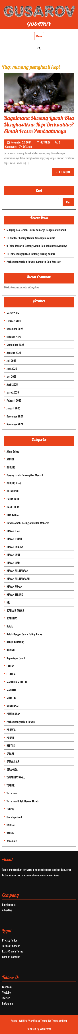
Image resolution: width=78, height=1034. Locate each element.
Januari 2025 (13, 408)
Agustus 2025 (14, 353)
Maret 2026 (13, 313)
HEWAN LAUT (13, 555)
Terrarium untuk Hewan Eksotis (23, 801)
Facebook (7, 987)
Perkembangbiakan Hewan (21, 722)
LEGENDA (11, 674)
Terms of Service (11, 946)
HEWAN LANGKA (15, 547)
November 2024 (15, 424)
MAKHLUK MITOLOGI (17, 682)
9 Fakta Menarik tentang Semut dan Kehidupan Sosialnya (37, 246)
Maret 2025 (13, 392)
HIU (8, 602)
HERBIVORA (13, 515)
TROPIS (10, 809)
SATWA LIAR (13, 761)
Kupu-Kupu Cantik (16, 658)
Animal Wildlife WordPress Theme (29, 1020)
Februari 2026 (14, 321)
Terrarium (12, 793)
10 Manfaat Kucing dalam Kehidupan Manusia (31, 238)
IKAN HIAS (12, 618)
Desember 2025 (15, 329)
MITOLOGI (11, 698)
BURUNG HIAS (14, 483)
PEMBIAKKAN (13, 714)
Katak (10, 626)
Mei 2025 (11, 376)
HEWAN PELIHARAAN (17, 570)
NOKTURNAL (13, 706)
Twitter (6, 998)
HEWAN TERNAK (15, 594)
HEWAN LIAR (13, 563)
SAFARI (10, 753)
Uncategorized (14, 817)
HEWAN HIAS (13, 531)
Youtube (6, 992)
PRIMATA (11, 729)
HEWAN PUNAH (14, 586)
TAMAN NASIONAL (16, 777)
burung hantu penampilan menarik (25, 475)
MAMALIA (11, 690)
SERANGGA (12, 769)
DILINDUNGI (13, 491)
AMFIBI (10, 459)
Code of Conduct (11, 956)
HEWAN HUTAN (14, 539)
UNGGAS (11, 825)
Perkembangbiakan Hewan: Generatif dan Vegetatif (34, 262)
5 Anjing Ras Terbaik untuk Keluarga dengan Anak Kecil (36, 230)
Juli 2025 (11, 360)
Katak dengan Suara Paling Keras (24, 634)
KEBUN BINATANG (15, 642)
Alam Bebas (13, 451)
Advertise (7, 910)
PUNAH (10, 738)
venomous (12, 841)
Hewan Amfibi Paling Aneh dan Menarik (28, 523)
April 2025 (12, 384)
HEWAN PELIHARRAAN (18, 578)
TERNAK (11, 785)
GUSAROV (39, 23)
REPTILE (11, 745)
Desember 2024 (15, 416)
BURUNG (11, 467)
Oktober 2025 (14, 337)
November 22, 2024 (21, 142)
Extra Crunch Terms (12, 951)
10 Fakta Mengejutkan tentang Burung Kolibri (31, 254)
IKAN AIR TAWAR (15, 610)
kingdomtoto (9, 904)
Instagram (7, 1003)
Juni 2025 (12, 368)
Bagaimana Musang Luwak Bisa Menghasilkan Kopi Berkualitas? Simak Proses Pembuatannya (39, 124)
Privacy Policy (9, 940)
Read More (65, 173)
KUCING (11, 650)
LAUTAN (10, 666)
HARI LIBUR (13, 507)
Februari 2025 (14, 400)
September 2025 (15, 345)
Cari (39, 190)
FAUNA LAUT (13, 499)
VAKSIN (10, 833)
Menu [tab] (39, 36)
